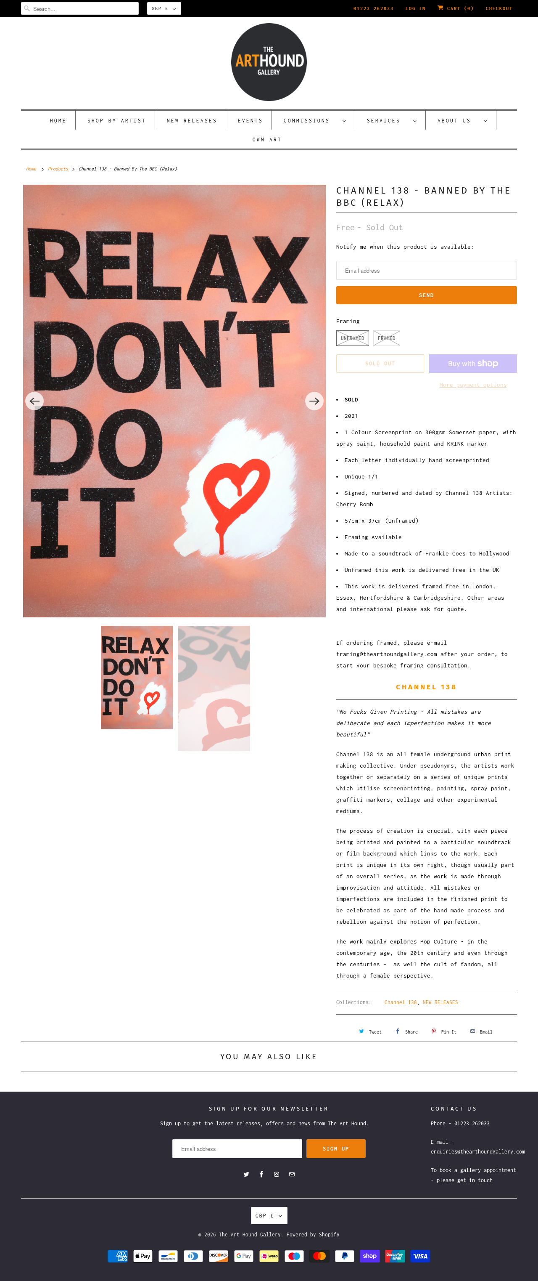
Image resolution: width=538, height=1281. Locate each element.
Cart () (459, 8)
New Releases (192, 120)
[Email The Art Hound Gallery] (291, 1174)
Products (58, 168)
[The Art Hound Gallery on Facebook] (261, 1174)
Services (388, 120)
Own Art (267, 139)
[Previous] (34, 401)
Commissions (311, 120)
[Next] (314, 401)
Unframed (352, 338)
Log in (416, 8)
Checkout (499, 8)
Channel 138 (401, 1002)
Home (58, 120)
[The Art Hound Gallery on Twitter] (246, 1174)
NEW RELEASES (440, 1002)
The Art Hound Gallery (250, 1234)
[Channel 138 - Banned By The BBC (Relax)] (174, 401)
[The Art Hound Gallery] (269, 62)
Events (250, 120)
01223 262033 (373, 8)
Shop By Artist (116, 120)
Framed (387, 338)
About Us (459, 120)
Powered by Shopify (313, 1234)
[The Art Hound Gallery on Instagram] (276, 1174)
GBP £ (160, 8)
